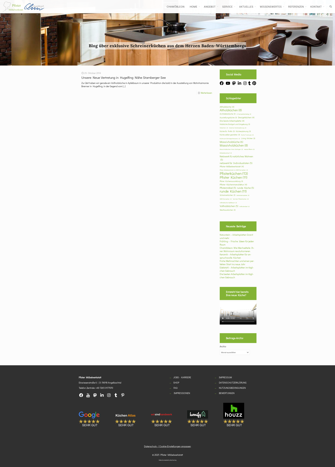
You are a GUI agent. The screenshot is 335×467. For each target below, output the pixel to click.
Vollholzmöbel (244, 206)
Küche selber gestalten (230, 134)
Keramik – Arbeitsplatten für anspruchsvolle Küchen (235, 256)
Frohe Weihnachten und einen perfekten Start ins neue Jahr (237, 262)
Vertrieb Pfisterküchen (241, 199)
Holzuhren (224, 128)
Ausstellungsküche (228, 117)
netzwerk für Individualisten (236, 163)
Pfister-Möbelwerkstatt (232, 166)
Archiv (223, 346)
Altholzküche (227, 106)
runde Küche (245, 187)
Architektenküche (227, 114)
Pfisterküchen (234, 173)
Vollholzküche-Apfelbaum (228, 203)
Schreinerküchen (227, 195)
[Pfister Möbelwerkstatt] (23, 6)
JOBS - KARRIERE (182, 377)
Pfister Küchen (233, 177)
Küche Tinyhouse (247, 135)
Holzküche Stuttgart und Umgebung (235, 124)
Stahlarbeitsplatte (242, 195)
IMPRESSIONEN (182, 393)
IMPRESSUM (225, 377)
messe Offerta (249, 149)
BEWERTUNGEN (226, 393)
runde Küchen (233, 191)
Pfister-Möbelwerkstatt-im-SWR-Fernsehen (234, 170)
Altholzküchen (231, 110)
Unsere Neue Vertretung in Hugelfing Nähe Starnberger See (123, 77)
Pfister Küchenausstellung (231, 181)
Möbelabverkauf (226, 153)
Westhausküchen (227, 210)
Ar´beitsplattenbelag (244, 114)
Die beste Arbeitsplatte (232, 120)
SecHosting (173, 460)
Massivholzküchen (234, 145)
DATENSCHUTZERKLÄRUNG (233, 382)
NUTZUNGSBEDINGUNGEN (232, 387)
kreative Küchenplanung (237, 128)
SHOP (176, 382)
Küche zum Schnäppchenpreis (230, 138)
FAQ (175, 387)
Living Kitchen (248, 138)
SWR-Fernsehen (226, 199)
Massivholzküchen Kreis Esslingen (231, 149)
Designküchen (246, 117)
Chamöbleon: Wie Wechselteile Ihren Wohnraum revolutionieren (237, 249)
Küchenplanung (243, 131)
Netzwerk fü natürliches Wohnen (236, 158)
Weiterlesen (206, 92)
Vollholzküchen (229, 206)
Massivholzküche (231, 142)
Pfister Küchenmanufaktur (233, 184)
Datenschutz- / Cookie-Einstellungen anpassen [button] (167, 446)
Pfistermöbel (228, 187)
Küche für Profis (227, 131)
